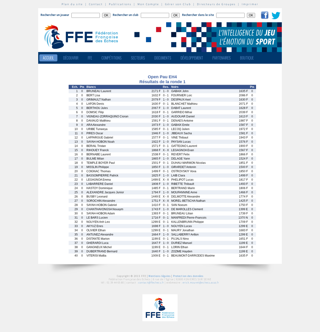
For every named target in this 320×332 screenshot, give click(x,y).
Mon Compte (148, 4)
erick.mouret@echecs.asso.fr (201, 282)
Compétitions (111, 58)
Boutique (247, 58)
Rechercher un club (125, 15)
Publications (120, 4)
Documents (162, 58)
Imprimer (250, 4)
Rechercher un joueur (55, 15)
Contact (96, 4)
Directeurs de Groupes (216, 4)
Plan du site (72, 4)
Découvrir (70, 58)
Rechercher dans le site (198, 15)
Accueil (48, 58)
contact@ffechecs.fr (151, 282)
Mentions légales (160, 276)
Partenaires (221, 58)
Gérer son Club (178, 4)
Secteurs (138, 58)
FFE (90, 58)
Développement (192, 58)
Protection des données (188, 276)
